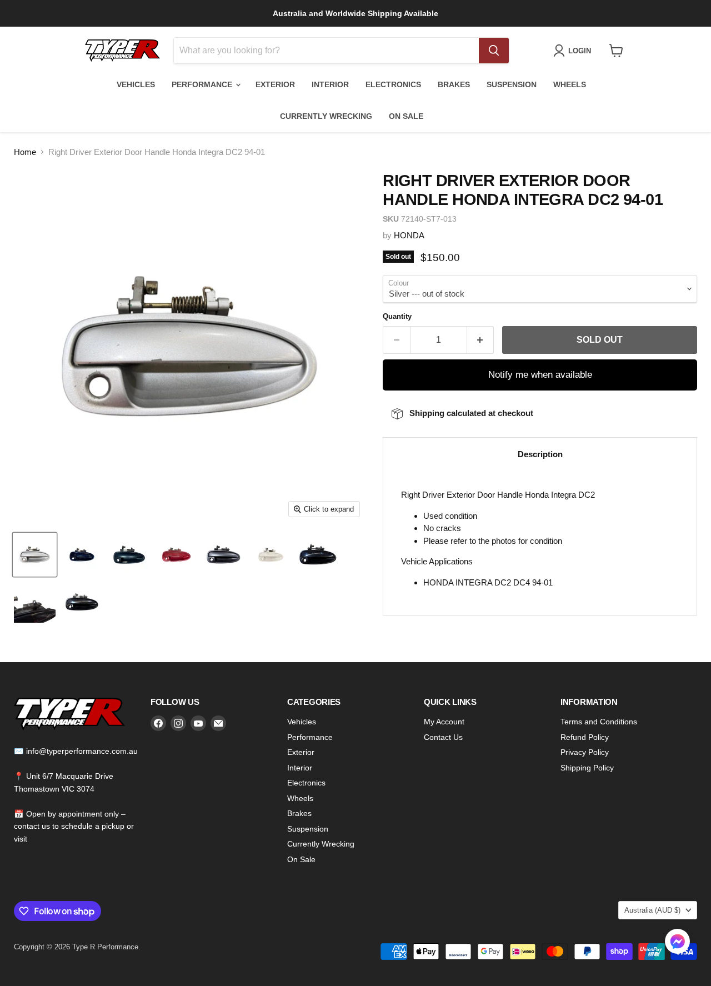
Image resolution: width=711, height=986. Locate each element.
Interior (299, 767)
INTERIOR (330, 84)
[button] (677, 943)
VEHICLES (136, 84)
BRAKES (454, 84)
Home (25, 152)
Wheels (300, 798)
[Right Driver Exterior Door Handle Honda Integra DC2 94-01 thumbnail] (35, 555)
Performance (310, 737)
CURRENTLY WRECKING (326, 116)
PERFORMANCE (203, 84)
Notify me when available (540, 374)
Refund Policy (584, 737)
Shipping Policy (587, 767)
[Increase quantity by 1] (480, 340)
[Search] (494, 50)
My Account (444, 721)
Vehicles (301, 721)
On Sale (301, 859)
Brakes (299, 813)
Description (540, 454)
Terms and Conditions (598, 721)
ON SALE (406, 116)
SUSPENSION (512, 84)
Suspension (307, 828)
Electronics (306, 782)
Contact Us (443, 737)
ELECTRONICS (393, 84)
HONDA (409, 235)
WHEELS (569, 84)
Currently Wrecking (320, 843)
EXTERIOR (275, 84)
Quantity (397, 316)
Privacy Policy (584, 752)
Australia (652, 910)
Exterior (300, 752)
